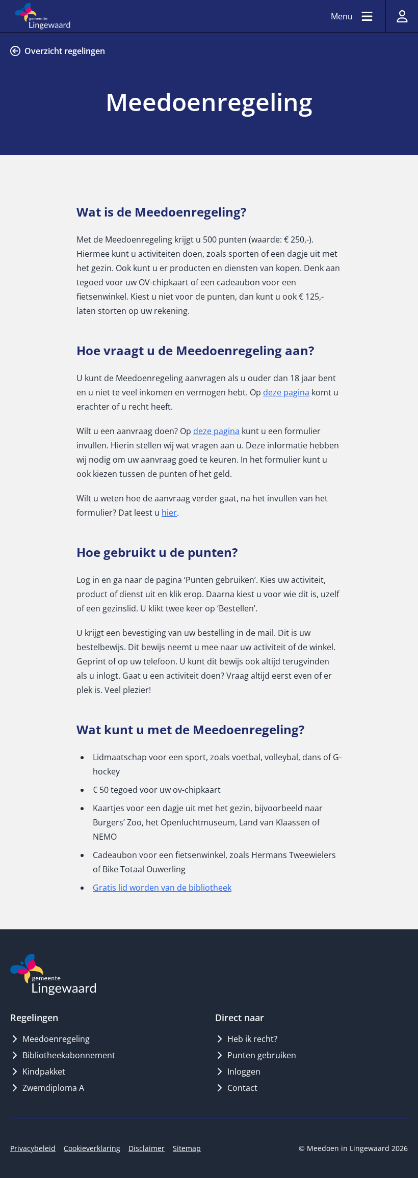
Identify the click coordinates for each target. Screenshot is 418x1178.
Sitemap (187, 1148)
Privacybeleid (33, 1148)
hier (169, 512)
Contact (242, 1087)
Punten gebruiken (261, 1055)
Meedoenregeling (56, 1039)
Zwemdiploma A (53, 1087)
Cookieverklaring (92, 1148)
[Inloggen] (401, 16)
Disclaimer (146, 1148)
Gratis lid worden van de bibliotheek (162, 887)
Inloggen (243, 1071)
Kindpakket (43, 1071)
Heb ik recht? (252, 1039)
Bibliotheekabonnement (68, 1055)
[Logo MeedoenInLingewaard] (53, 974)
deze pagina (286, 392)
